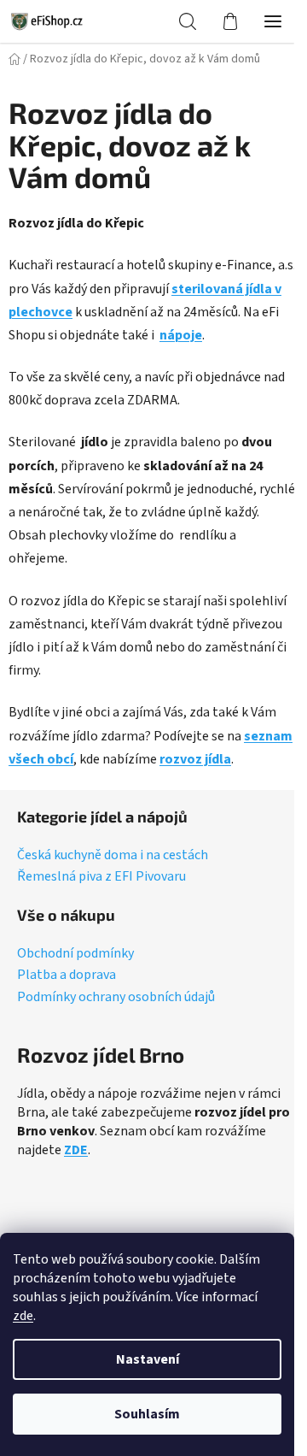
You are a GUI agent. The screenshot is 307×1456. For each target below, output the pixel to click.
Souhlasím (147, 1414)
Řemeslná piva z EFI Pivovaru (101, 877)
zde (23, 1315)
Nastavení (147, 1359)
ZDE (76, 1150)
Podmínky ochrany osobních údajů (116, 997)
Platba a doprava (66, 975)
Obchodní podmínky (75, 954)
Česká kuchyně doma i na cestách (112, 856)
